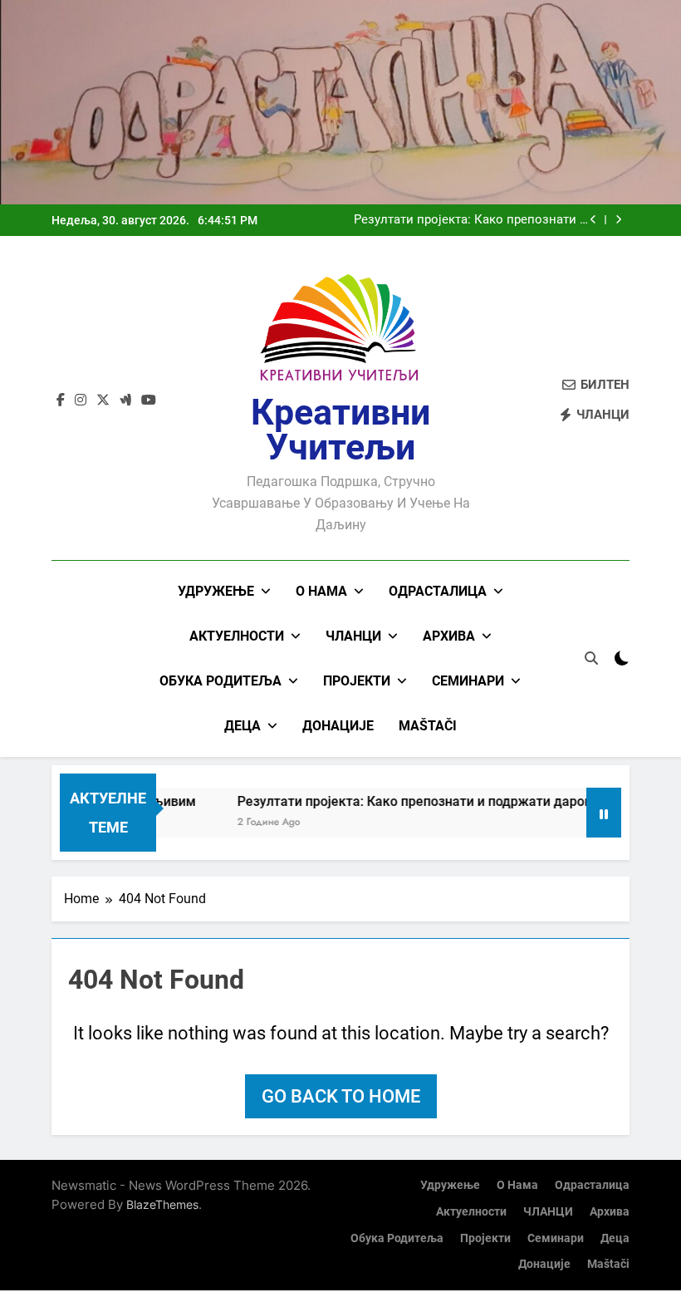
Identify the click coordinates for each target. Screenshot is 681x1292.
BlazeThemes (162, 1204)
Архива (449, 636)
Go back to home (341, 1096)
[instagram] (80, 400)
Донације (338, 726)
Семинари (468, 681)
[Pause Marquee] (603, 813)
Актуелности (236, 636)
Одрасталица (438, 591)
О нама (321, 591)
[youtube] (148, 400)
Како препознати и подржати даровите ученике (471, 222)
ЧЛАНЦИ (353, 636)
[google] (125, 400)
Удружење (216, 591)
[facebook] (60, 400)
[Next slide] (618, 220)
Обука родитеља (220, 681)
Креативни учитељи (340, 429)
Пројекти (356, 681)
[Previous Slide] (593, 220)
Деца (242, 726)
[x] (103, 400)
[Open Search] (591, 658)
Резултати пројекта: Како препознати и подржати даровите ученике (428, 801)
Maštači (428, 726)
